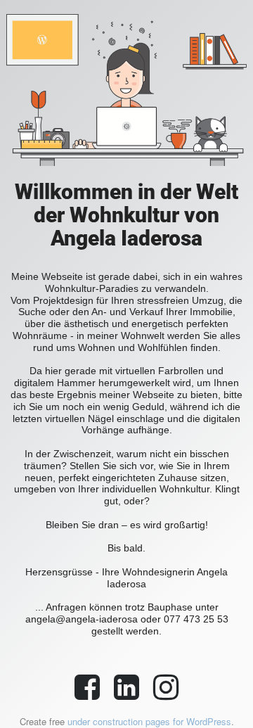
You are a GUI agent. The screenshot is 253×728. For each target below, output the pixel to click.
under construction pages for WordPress (149, 721)
